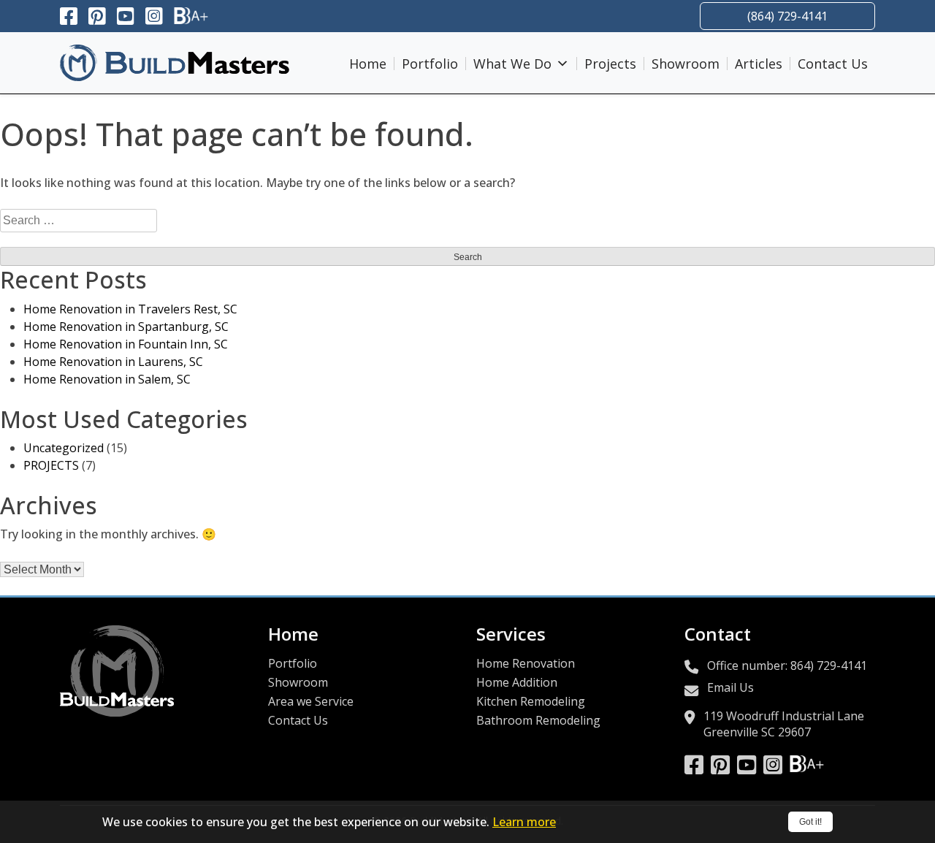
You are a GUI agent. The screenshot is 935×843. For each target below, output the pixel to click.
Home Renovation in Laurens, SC (113, 362)
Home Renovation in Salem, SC (107, 379)
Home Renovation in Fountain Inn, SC (125, 344)
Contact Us (833, 63)
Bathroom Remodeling (538, 720)
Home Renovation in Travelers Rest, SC (130, 309)
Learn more (524, 822)
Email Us (730, 687)
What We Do (512, 63)
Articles (758, 63)
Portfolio (430, 63)
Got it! (810, 822)
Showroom (686, 63)
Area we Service (311, 701)
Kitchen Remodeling (530, 701)
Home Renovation (525, 663)
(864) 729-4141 (787, 16)
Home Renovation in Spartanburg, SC (126, 326)
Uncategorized (63, 448)
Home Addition (516, 682)
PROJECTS (51, 465)
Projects (610, 63)
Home (367, 63)
